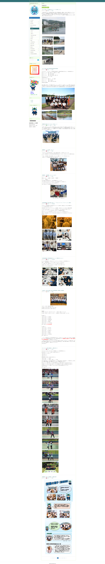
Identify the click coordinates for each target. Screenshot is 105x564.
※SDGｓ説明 (32, 93)
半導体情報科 (53, 203)
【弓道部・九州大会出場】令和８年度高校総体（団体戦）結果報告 (53, 290)
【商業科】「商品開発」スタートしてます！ (49, 175)
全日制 (32, 100)
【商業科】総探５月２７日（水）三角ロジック (49, 124)
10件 (47, 7)
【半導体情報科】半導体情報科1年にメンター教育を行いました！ (53, 258)
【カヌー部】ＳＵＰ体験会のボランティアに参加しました (51, 9)
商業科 (55, 125)
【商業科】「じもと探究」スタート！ (48, 149)
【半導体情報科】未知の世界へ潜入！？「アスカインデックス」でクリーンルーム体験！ (56, 202)
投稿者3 (48, 10)
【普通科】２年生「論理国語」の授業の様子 (49, 476)
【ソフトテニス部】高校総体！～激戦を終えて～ (50, 348)
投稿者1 (48, 69)
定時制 (32, 101)
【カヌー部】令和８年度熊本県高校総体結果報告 (50, 68)
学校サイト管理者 (49, 125)
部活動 (52, 10)
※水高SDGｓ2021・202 (33, 94)
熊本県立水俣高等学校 (34, 1)
